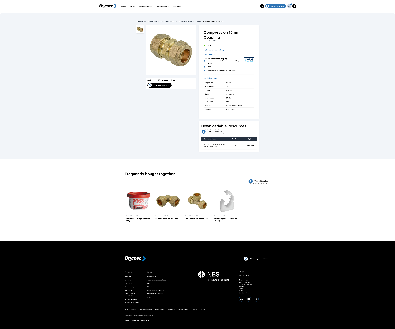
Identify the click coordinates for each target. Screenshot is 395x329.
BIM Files (150, 287)
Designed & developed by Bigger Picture (137, 320)
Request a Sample (131, 299)
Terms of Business (183, 309)
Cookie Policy (171, 309)
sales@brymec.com (245, 272)
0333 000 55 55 (244, 275)
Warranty (203, 309)
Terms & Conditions (130, 309)
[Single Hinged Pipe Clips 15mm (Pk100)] (227, 205)
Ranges (132, 6)
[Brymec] (108, 6)
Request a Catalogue (132, 302)
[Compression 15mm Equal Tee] (197, 205)
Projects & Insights (162, 6)
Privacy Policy (159, 309)
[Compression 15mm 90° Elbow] (168, 205)
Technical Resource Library (156, 280)
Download (250, 145)
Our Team (128, 283)
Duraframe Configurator (155, 290)
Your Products (141, 21)
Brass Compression (185, 21)
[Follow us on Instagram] (256, 299)
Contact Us (177, 6)
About (123, 6)
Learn (149, 272)
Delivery (195, 309)
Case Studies (151, 276)
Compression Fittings (169, 21)
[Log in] (294, 6)
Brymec (128, 272)
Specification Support (155, 293)
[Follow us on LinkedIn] (241, 299)
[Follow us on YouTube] (248, 299)
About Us (128, 280)
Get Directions (244, 293)
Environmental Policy (146, 309)
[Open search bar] (262, 6)
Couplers (198, 21)
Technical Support (145, 6)
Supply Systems (153, 21)
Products (128, 276)
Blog (148, 283)
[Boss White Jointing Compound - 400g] (138, 205)
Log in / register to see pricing (214, 50)
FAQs (149, 297)
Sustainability (129, 287)
